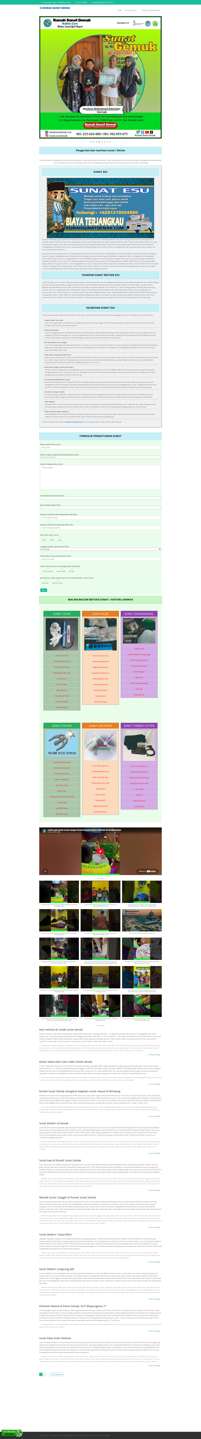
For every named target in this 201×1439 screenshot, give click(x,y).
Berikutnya (59, 1374)
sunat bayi (83, 1045)
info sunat (70, 1253)
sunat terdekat (124, 1051)
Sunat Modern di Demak (53, 1123)
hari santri (44, 1107)
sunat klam (67, 1048)
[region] (100, 80)
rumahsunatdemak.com (73, 422)
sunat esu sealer (56, 1048)
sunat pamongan (129, 1221)
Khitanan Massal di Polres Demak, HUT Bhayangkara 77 (72, 1306)
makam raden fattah (109, 1078)
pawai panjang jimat (124, 1078)
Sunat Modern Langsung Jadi (56, 1269)
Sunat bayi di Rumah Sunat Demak (60, 1160)
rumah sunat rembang (102, 1107)
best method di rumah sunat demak (61, 1029)
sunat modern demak (150, 1048)
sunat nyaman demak (110, 1184)
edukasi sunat (46, 1253)
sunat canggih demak (147, 1179)
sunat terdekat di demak (119, 1110)
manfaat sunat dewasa (49, 1179)
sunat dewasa (135, 1045)
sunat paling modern (75, 1147)
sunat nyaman (44, 1051)
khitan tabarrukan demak (92, 1078)
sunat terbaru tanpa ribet (80, 1258)
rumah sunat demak (48, 1045)
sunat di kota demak (148, 1045)
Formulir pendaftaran (150, 10)
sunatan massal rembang (149, 1110)
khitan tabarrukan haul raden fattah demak (65, 1061)
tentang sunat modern (121, 1258)
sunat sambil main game (135, 1255)
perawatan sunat (72, 1179)
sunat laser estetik (127, 1324)
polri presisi (84, 1324)
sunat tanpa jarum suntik (68, 1051)
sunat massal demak (70, 1080)
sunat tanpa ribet (64, 1258)
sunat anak (60, 1045)
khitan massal (74, 1324)
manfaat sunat (46, 1216)
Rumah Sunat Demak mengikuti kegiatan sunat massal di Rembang (79, 1091)
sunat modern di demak (47, 1147)
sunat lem (128, 1048)
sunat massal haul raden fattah (90, 1080)
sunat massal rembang (64, 1110)
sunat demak (124, 1045)
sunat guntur (132, 1218)
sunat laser (110, 1048)
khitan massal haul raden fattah (71, 1078)
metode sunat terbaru (83, 1253)
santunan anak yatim (118, 1107)
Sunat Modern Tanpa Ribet (55, 1234)
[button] (102, 878)
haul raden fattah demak (50, 1078)
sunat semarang (151, 1221)
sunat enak (59, 1080)
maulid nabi (53, 1107)
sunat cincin (115, 1045)
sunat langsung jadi (127, 1290)
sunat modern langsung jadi (75, 1292)
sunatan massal (134, 1110)
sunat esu (46, 1048)
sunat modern (137, 1048)
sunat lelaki (119, 1048)
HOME (120, 10)
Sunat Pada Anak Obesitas (55, 1338)
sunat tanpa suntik (101, 1051)
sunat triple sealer (137, 1051)
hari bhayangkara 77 (48, 1324)
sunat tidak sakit (107, 1258)
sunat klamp (76, 1048)
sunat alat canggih (95, 1216)
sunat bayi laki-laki (94, 1045)
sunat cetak (106, 1045)
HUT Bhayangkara (62, 1324)
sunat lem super (141, 1324)
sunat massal (152, 1324)
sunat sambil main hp (152, 1255)
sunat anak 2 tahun (72, 1045)
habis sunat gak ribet (59, 1253)
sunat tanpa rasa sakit (86, 1051)
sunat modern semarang (59, 1255)
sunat (128, 1107)
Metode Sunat (131, 10)
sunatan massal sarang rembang (50, 1112)
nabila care (62, 1179)
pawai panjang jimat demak (141, 1078)
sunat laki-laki (100, 1048)
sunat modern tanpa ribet (78, 1255)
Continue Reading (154, 1055)
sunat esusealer (110, 1181)
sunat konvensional (87, 1048)
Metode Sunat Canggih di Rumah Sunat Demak (67, 1197)
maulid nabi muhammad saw (68, 1107)
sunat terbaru (114, 1051)
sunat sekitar (54, 1051)
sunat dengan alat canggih (63, 1218)
